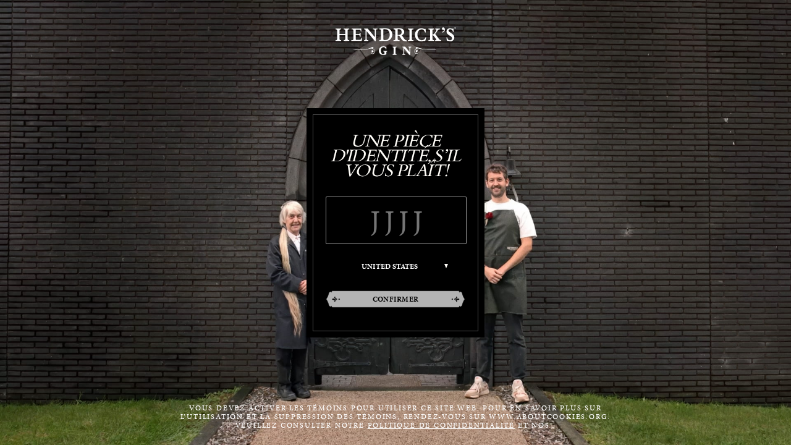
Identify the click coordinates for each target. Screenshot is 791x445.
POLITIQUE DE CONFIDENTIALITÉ (441, 425)
